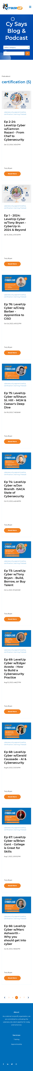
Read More (12, 174)
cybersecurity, (9, 112)
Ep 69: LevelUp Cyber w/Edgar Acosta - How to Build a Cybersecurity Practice (15, 668)
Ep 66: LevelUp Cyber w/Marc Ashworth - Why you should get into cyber (15, 935)
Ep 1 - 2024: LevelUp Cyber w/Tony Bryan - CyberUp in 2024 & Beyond (15, 222)
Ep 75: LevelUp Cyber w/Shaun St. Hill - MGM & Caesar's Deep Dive (15, 400)
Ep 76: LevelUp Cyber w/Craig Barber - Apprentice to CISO (15, 311)
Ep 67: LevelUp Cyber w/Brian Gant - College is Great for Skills (15, 844)
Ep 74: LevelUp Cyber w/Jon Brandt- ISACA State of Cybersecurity (15, 489)
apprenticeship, (20, 112)
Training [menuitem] (16, 1039)
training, (17, 114)
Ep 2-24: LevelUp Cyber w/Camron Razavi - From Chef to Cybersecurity (14, 130)
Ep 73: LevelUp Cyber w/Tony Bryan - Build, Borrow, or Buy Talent (15, 578)
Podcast (23, 114)
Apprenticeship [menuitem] (16, 1044)
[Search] (27, 53)
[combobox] (14, 53)
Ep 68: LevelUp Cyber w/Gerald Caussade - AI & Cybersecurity (15, 757)
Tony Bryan (8, 168)
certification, (8, 114)
